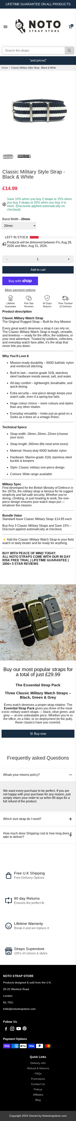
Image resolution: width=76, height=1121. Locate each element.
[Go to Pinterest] (25, 1029)
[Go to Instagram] (12, 1029)
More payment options (20, 290)
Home (5, 67)
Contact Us (38, 1084)
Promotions (38, 1078)
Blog (38, 1100)
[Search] (69, 50)
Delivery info (38, 1063)
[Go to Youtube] (18, 1029)
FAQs (38, 1073)
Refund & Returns (38, 1068)
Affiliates (38, 1094)
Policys (38, 1089)
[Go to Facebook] (6, 1029)
